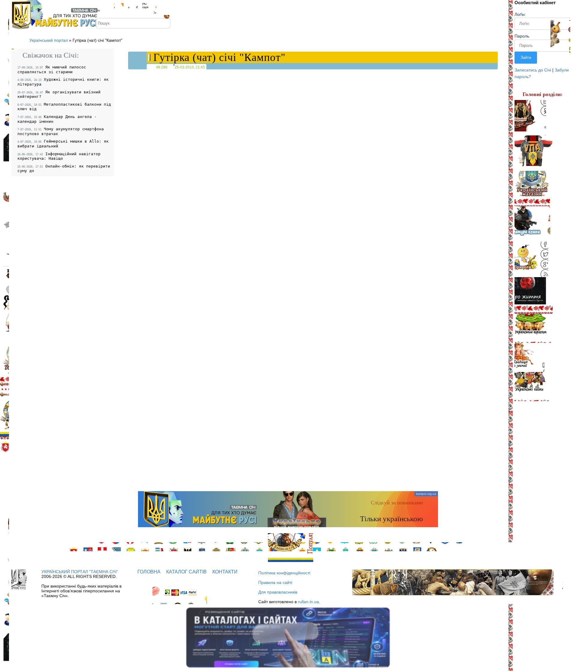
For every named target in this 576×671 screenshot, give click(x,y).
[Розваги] (531, 259)
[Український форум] (133, 8)
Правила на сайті (275, 582)
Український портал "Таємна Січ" (79, 571)
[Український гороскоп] (532, 328)
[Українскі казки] (532, 386)
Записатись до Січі (532, 70)
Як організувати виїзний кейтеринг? (58, 94)
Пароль (521, 36)
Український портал (48, 40)
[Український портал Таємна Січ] (104, 8)
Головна (148, 571)
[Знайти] (167, 21)
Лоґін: (520, 14)
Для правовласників (277, 592)
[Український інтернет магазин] (532, 188)
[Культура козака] (532, 224)
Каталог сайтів (186, 571)
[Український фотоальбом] (119, 8)
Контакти (225, 571)
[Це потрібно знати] (533, 295)
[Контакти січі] (149, 8)
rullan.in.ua (308, 601)
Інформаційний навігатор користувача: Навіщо (58, 156)
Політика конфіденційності (284, 572)
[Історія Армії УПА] (536, 153)
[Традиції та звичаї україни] (529, 357)
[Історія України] (530, 117)
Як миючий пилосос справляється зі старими (51, 69)
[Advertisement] (288, 443)
